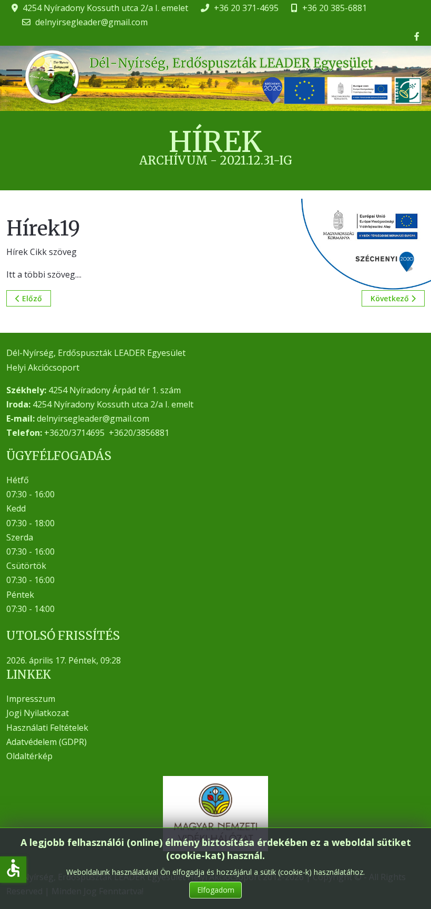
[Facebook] (416, 36)
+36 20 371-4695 (246, 8)
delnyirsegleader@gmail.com (91, 22)
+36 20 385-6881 (334, 8)
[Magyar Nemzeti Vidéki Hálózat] (215, 813)
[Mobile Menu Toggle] (14, 76)
